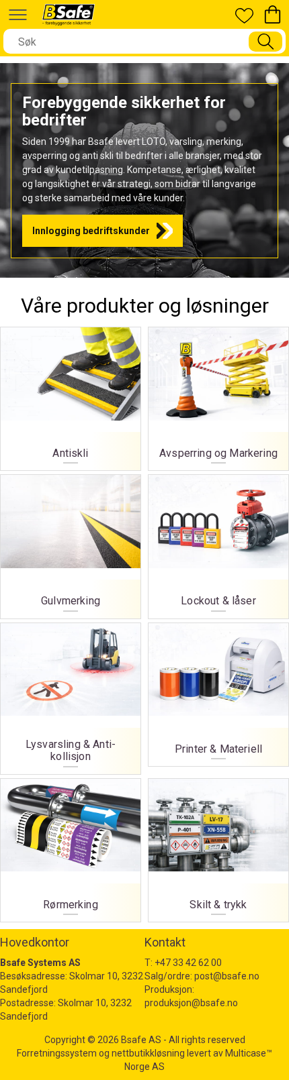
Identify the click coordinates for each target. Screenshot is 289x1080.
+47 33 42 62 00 (188, 962)
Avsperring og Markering (218, 395)
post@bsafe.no (226, 976)
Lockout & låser (218, 543)
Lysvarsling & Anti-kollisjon (70, 695)
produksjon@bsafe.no (191, 1002)
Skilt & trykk (218, 847)
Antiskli (70, 395)
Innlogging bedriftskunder (91, 230)
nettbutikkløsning (148, 1053)
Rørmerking (70, 847)
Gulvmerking (70, 543)
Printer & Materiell (218, 691)
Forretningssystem (57, 1053)
